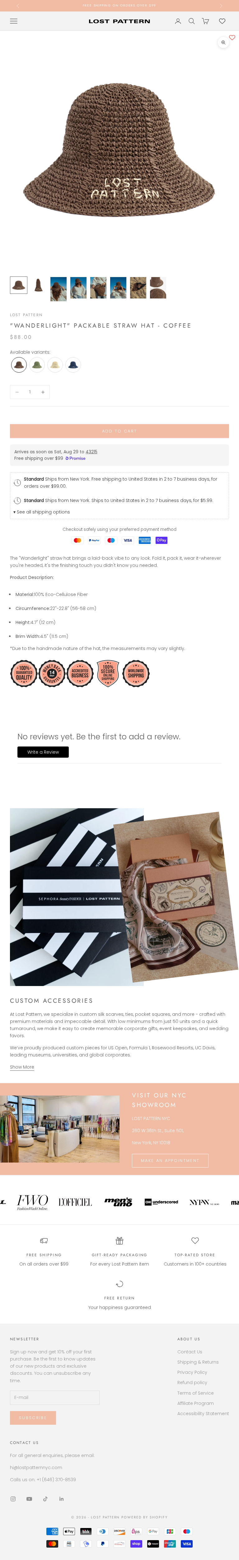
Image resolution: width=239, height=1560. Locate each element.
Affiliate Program (195, 1403)
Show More (22, 1067)
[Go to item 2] (38, 285)
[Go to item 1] (18, 285)
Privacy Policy (192, 1372)
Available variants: (30, 352)
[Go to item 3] (58, 289)
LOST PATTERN (26, 315)
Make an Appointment (170, 1160)
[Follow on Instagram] (13, 1499)
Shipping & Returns (198, 1362)
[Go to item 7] (138, 287)
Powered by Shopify (144, 1517)
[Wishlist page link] (222, 21)
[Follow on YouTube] (29, 1499)
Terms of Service (195, 1393)
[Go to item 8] (158, 287)
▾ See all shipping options (41, 512)
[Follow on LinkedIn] (62, 1499)
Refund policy (192, 1382)
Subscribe (33, 1418)
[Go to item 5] (98, 287)
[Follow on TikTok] (45, 1499)
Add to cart (119, 431)
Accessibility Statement (203, 1413)
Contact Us (189, 1352)
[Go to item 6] (118, 287)
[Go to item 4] (78, 287)
